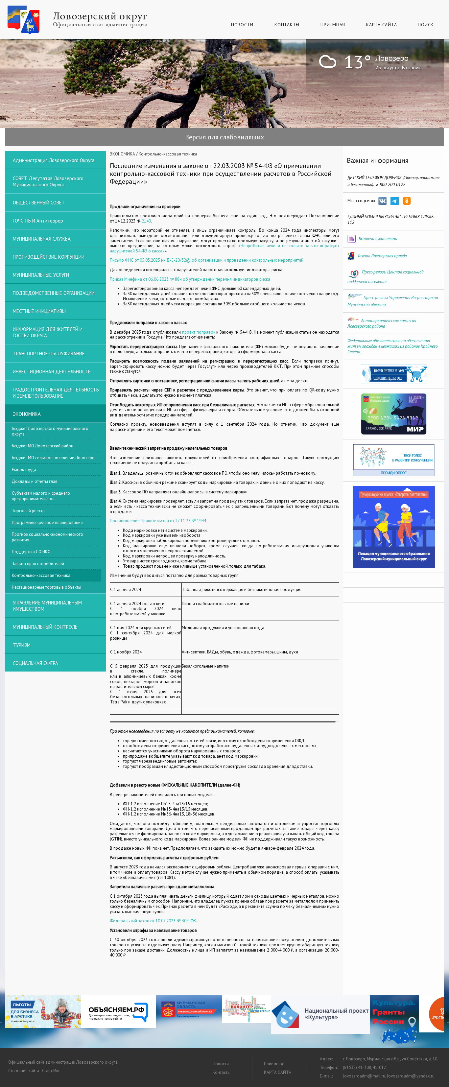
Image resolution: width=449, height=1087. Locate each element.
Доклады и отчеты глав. (35, 481)
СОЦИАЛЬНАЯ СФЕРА (35, 663)
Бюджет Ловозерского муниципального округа (50, 431)
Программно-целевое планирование (47, 522)
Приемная (332, 25)
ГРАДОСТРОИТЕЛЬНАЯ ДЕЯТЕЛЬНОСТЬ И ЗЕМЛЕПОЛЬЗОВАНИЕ (56, 393)
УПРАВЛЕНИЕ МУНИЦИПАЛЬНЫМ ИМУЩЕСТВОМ (47, 606)
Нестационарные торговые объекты (46, 587)
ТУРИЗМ (22, 645)
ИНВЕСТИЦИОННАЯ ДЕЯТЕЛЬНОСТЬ (52, 371)
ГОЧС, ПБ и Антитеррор (38, 221)
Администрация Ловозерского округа (54, 160)
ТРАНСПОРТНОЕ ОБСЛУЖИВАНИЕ (49, 353)
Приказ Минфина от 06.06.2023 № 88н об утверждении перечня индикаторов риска (190, 279)
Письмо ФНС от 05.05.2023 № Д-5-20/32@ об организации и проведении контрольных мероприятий (206, 260)
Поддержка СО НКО (31, 552)
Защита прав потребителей (38, 563)
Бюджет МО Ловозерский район (42, 446)
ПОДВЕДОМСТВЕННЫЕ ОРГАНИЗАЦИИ (54, 293)
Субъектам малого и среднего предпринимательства (41, 496)
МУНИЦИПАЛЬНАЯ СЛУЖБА (42, 239)
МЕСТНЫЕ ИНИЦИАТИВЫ (39, 311)
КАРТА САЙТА (381, 25)
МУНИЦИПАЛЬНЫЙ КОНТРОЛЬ (45, 627)
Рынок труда (24, 469)
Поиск (426, 25)
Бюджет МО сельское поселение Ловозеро (53, 458)
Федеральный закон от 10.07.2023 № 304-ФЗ (153, 921)
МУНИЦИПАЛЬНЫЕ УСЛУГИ (41, 275)
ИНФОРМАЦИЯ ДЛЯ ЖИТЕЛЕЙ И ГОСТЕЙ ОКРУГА (48, 332)
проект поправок (198, 332)
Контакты (286, 25)
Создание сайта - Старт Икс (34, 1071)
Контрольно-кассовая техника (41, 575)
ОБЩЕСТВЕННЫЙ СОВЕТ (39, 203)
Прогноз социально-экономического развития (47, 537)
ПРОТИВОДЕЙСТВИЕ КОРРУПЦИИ (48, 257)
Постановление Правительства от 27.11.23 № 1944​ (158, 521)
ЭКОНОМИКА (122, 154)
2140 (146, 221)
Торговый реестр (28, 510)
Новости (242, 25)
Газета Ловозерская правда (382, 256)
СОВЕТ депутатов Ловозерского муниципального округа (48, 181)
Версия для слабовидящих (224, 137)
